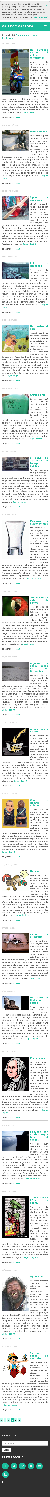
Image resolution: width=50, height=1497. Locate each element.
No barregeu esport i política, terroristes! (39, 53)
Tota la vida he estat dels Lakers (39, 600)
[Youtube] (31, 1466)
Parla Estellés (38, 131)
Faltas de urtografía (39, 936)
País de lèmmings (39, 264)
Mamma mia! (38, 1058)
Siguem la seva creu (39, 199)
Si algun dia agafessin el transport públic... (39, 461)
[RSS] (5, 1474)
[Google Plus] (22, 1466)
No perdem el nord (39, 328)
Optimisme (36, 1276)
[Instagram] (39, 1466)
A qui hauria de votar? (39, 730)
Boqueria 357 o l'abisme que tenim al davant (39, 1135)
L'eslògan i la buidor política (39, 522)
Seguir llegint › (30, 112)
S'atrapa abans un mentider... (39, 1356)
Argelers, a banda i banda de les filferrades (39, 667)
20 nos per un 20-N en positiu (39, 1200)
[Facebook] (5, 1466)
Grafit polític (37, 394)
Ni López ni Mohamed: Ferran (39, 1000)
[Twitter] (14, 1466)
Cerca (6, 1450)
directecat (15, 117)
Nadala (34, 871)
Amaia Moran (23, 35)
